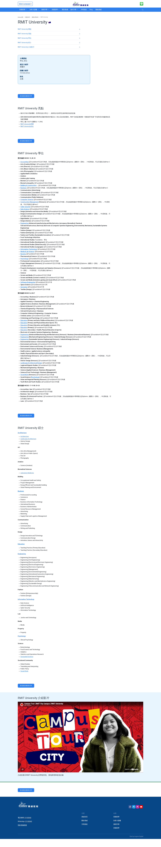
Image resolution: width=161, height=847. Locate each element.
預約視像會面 (22, 825)
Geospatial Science (26, 657)
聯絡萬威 (99, 9)
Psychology (24, 259)
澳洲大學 (27, 17)
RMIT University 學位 (24, 38)
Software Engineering (27, 282)
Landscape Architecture (28, 439)
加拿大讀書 (33, 9)
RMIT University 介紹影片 (26, 47)
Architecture (24, 436)
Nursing (23, 254)
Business (23, 188)
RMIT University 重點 (24, 29)
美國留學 (55, 9)
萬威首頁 (85, 817)
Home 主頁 (20, 17)
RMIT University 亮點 (24, 34)
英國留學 (22, 9)
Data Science (24, 209)
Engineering (24, 223)
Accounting (24, 162)
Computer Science (26, 199)
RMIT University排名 (27, 126)
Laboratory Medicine (27, 473)
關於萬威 (65, 9)
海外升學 (73, 9)
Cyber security (25, 207)
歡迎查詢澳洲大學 (26, 96)
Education (23, 320)
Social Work (24, 375)
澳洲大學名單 (35, 17)
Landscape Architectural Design (31, 363)
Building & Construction (28, 185)
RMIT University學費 (27, 124)
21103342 (27, 818)
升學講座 (84, 9)
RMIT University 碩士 (24, 42)
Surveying (23, 287)
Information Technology (28, 249)
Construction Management (29, 202)
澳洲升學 (44, 9)
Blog (91, 9)
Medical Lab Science (27, 251)
